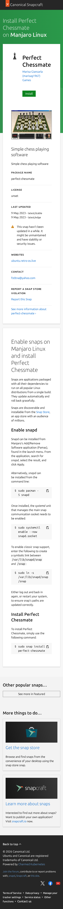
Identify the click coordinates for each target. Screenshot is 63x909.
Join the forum (11, 871)
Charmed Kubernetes (31, 864)
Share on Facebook (50, 883)
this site (35, 875)
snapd (12, 875)
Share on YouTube (58, 883)
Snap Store (43, 412)
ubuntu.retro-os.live (23, 260)
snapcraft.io (19, 821)
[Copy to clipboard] (47, 490)
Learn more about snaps (28, 803)
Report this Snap (21, 299)
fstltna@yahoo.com (23, 277)
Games (26, 80)
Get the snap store (23, 747)
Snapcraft (21, 875)
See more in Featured (31, 693)
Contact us (24, 901)
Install (29, 93)
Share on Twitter (43, 883)
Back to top (11, 844)
